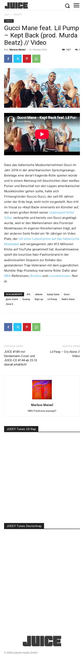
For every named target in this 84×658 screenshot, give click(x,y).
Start (7, 14)
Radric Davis (68, 299)
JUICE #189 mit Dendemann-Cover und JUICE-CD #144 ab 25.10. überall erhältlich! (21, 358)
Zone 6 (9, 303)
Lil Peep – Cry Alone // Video (65, 354)
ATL (29, 294)
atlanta (38, 294)
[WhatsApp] (36, 59)
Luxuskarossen (59, 276)
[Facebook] (8, 59)
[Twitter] (17, 59)
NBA (7, 276)
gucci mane (12, 299)
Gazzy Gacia (53, 294)
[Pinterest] (27, 59)
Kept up (39, 299)
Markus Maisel (17, 49)
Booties (35, 276)
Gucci (67, 294)
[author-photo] (42, 399)
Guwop (26, 299)
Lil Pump (52, 299)
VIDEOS (17, 14)
